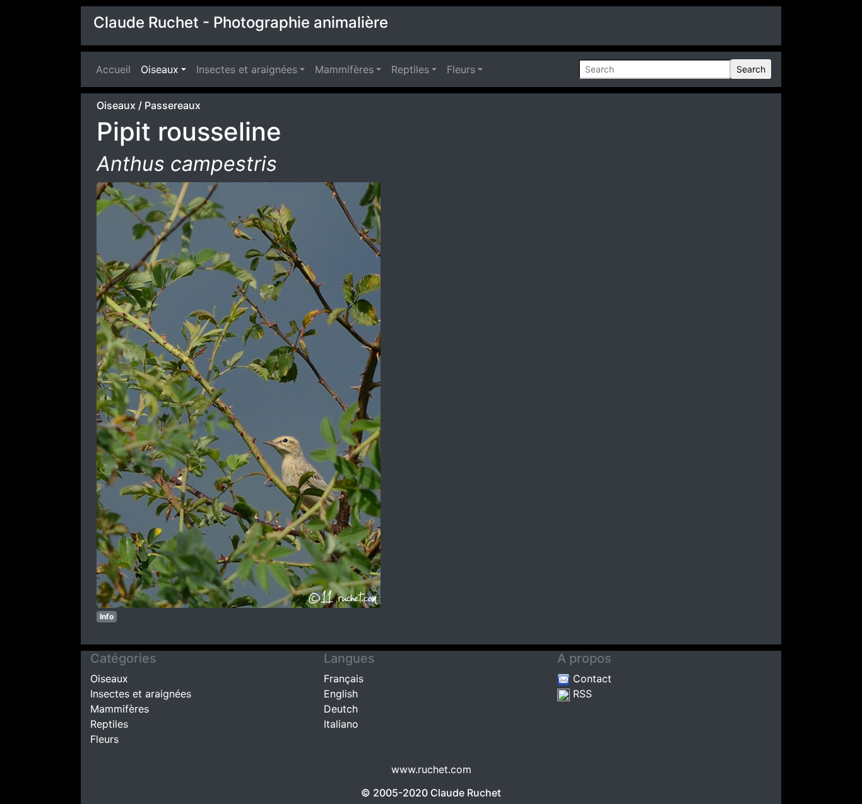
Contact (590, 678)
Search (750, 69)
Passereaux (173, 105)
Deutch (341, 708)
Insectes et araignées (246, 69)
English (341, 693)
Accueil (116, 69)
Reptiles (410, 69)
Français (343, 678)
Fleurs (461, 69)
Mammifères (344, 69)
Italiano (341, 724)
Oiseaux (160, 69)
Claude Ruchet (465, 792)
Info (107, 616)
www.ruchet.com (431, 769)
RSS (581, 693)
